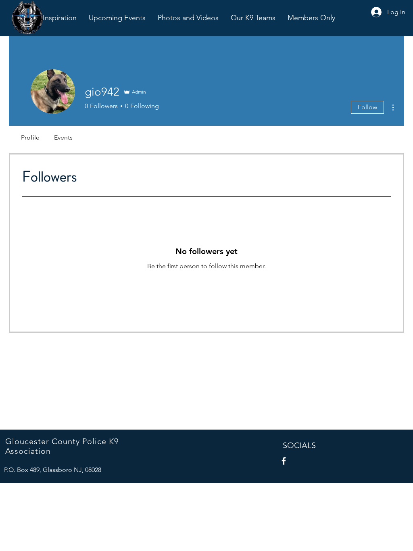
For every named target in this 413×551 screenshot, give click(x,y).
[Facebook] (284, 461)
